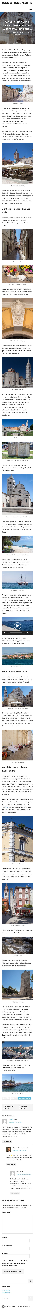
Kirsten (11, 1120)
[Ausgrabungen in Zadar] (17, 945)
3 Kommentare (16, 34)
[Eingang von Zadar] (17, 93)
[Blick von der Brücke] (17, 1083)
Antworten (7, 1141)
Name (4, 1238)
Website (5, 1253)
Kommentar (6, 1212)
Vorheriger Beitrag (8, 1107)
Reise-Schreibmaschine (17, 3)
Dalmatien (6, 1098)
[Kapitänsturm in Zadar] (17, 985)
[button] (17, 625)
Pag (7, 807)
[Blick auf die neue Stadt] (17, 656)
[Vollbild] (30, 633)
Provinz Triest (6, 1293)
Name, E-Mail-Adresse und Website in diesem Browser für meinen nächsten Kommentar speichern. (15, 1263)
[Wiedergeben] (4, 633)
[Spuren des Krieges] (17, 839)
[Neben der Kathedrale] (17, 745)
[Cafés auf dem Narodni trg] (17, 163)
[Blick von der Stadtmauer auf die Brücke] (17, 1050)
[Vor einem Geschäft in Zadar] (17, 274)
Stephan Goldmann (12, 32)
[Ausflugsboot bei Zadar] (17, 580)
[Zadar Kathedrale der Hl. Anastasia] (17, 696)
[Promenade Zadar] (17, 544)
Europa (24, 32)
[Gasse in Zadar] (17, 244)
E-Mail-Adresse (7, 1245)
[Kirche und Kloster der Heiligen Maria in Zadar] (17, 494)
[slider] (16, 632)
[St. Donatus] (17, 427)
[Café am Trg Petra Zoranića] (17, 903)
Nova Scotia (6, 1290)
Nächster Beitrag (23, 1107)
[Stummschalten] (28, 633)
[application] (17, 626)
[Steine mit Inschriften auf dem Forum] (17, 450)
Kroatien (14, 1098)
